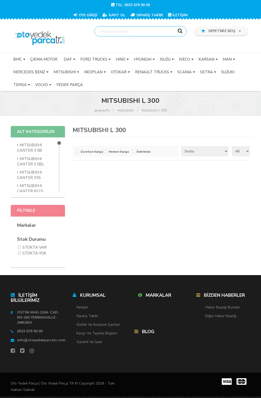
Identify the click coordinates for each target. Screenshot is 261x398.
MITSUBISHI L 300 (154, 110)
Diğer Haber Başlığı (221, 316)
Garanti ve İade (89, 341)
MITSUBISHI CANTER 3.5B (29, 148)
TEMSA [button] (20, 84)
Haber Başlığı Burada (222, 307)
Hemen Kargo (119, 152)
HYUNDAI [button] (142, 59)
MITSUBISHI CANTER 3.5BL (30, 161)
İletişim (82, 307)
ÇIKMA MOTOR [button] (43, 59)
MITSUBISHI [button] (65, 72)
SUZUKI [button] (227, 72)
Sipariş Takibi (87, 316)
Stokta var (34, 248)
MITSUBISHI (126, 110)
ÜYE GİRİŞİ (87, 15)
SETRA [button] (206, 72)
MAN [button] (227, 59)
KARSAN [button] (206, 59)
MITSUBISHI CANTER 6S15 (30, 188)
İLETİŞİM (180, 15)
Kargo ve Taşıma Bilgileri (96, 333)
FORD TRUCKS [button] (93, 59)
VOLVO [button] (41, 84)
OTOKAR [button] (119, 72)
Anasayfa (101, 110)
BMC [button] (17, 59)
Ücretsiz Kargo (91, 152)
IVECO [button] (184, 59)
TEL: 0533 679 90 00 (132, 5)
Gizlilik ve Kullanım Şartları (98, 324)
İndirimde (144, 152)
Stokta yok (34, 253)
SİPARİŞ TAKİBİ (149, 15)
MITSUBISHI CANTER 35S (29, 175)
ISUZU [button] (165, 59)
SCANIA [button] (184, 72)
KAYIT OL (116, 15)
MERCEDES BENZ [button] (29, 72)
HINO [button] (120, 59)
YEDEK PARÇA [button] (69, 84)
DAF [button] (68, 59)
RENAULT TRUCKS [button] (152, 72)
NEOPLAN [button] (93, 72)
